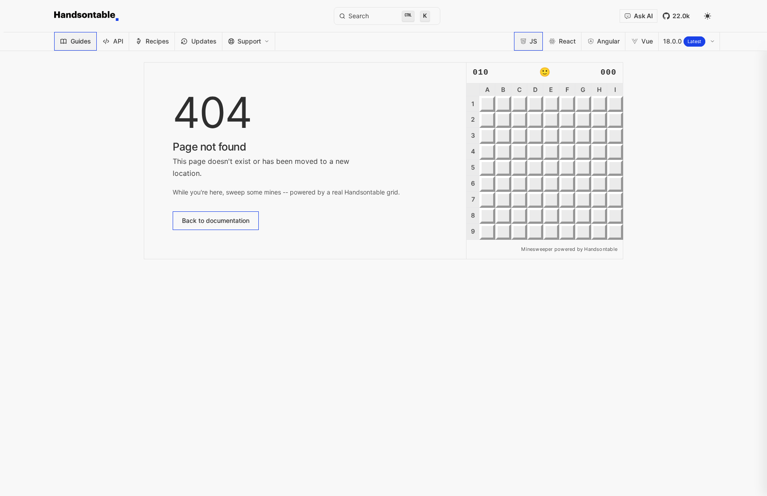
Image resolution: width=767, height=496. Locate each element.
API (118, 41)
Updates (204, 41)
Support (249, 41)
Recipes (157, 41)
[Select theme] (707, 16)
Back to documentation (215, 220)
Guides (81, 41)
